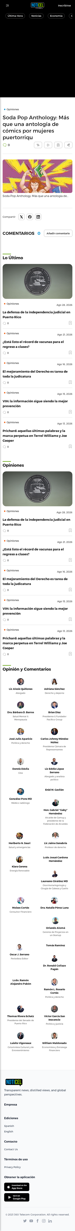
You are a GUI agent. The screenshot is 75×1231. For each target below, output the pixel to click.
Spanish (9, 1125)
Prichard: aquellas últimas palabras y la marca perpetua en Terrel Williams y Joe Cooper (35, 435)
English (8, 1131)
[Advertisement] (37, 59)
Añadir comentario (58, 233)
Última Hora (15, 15)
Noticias (36, 15)
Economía (56, 15)
